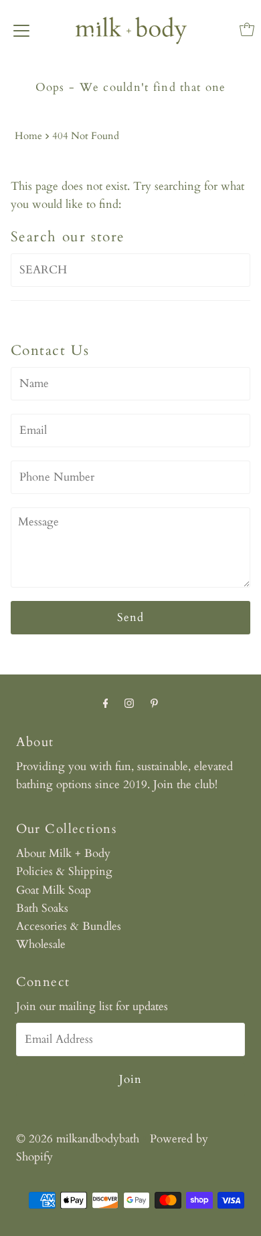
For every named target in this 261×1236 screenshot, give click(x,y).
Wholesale (41, 944)
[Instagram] (129, 704)
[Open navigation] (21, 29)
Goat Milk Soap (53, 890)
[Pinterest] (154, 704)
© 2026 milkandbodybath (77, 1138)
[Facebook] (105, 704)
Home (28, 136)
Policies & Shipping (64, 871)
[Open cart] (247, 29)
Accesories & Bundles (68, 926)
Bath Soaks (42, 908)
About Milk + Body (63, 853)
